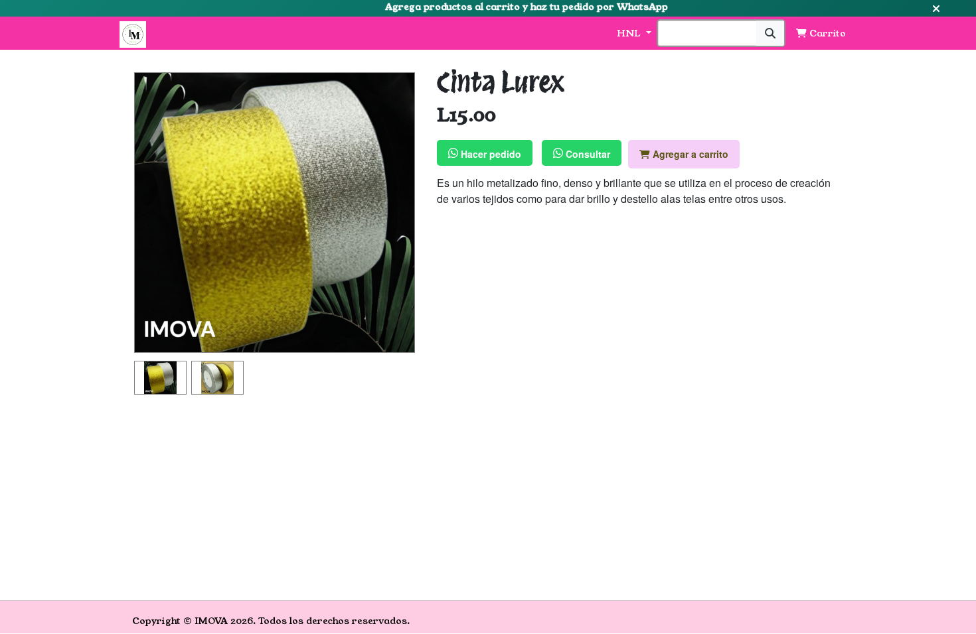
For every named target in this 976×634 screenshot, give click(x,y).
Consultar (586, 153)
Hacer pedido (489, 153)
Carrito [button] (826, 33)
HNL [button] (630, 33)
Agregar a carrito (689, 153)
